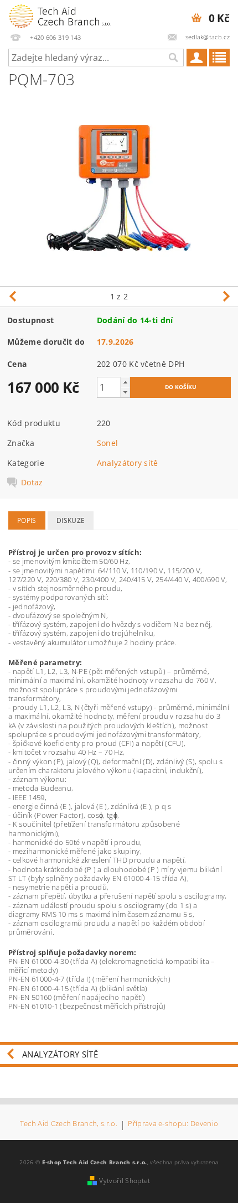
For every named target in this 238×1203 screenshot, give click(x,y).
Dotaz (32, 483)
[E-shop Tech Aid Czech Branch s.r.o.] (59, 14)
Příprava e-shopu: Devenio (173, 1124)
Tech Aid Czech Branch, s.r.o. (68, 1124)
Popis (27, 520)
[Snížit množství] (125, 392)
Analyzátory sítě (127, 463)
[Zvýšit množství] (125, 382)
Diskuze (70, 520)
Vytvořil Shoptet (124, 1180)
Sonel (107, 443)
